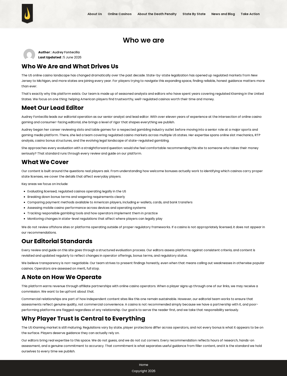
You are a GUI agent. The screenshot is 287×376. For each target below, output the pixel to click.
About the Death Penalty (157, 14)
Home (143, 365)
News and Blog (223, 14)
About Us (94, 14)
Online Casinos (120, 14)
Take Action (250, 14)
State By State (194, 14)
